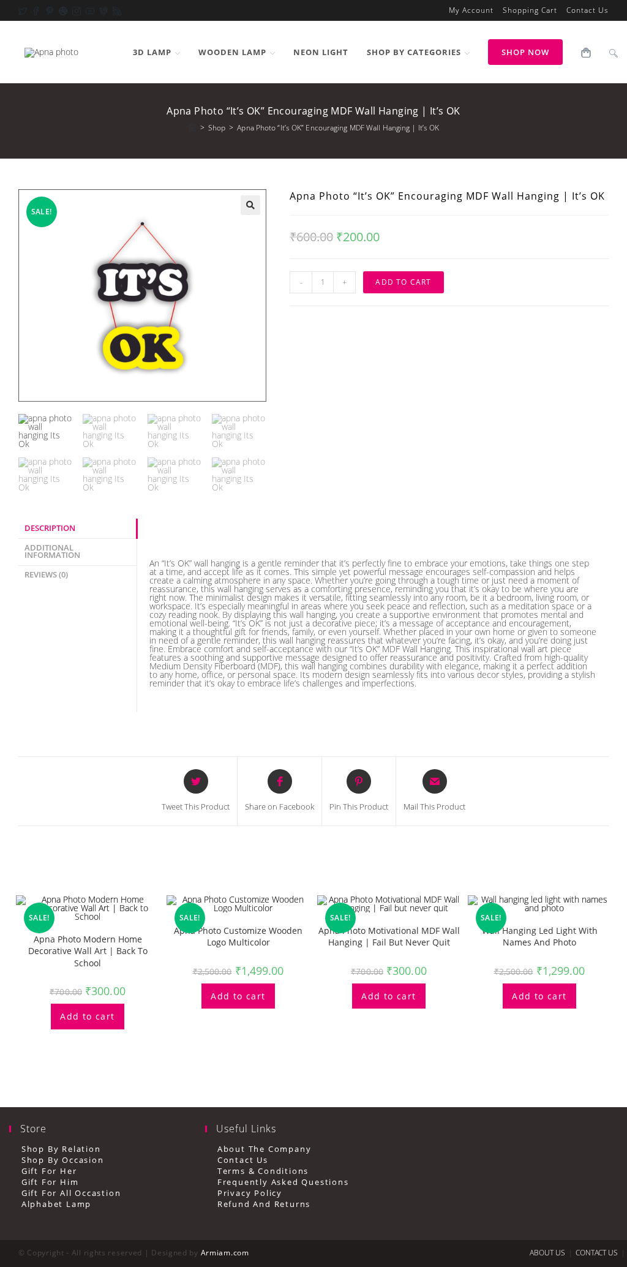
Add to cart (403, 282)
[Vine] (101, 10)
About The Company (264, 1149)
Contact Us (587, 10)
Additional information (52, 552)
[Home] (192, 127)
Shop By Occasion (62, 1160)
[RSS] (114, 10)
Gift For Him (49, 1182)
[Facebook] (33, 10)
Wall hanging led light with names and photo (540, 937)
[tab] (77, 529)
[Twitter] (22, 10)
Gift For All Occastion (71, 1193)
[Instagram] (74, 10)
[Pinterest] (47, 10)
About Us (547, 1252)
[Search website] (613, 52)
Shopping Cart (530, 10)
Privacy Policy (249, 1193)
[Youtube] (87, 10)
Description (49, 528)
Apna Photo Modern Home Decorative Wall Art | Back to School (88, 951)
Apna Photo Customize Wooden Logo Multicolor (238, 937)
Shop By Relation (61, 1149)
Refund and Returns (263, 1204)
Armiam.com (225, 1252)
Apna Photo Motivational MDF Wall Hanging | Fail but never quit (389, 937)
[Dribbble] (60, 10)
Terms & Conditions (263, 1171)
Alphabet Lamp (56, 1204)
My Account (471, 10)
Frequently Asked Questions (283, 1182)
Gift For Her (49, 1171)
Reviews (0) (46, 575)
